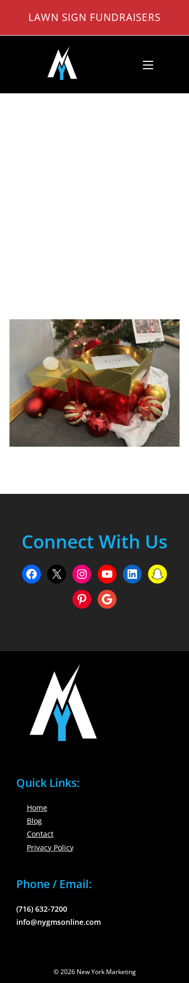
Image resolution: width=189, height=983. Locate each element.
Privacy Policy (50, 847)
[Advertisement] (94, 193)
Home (37, 808)
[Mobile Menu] (144, 64)
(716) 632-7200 (41, 909)
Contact (40, 834)
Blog (34, 821)
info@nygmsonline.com (58, 922)
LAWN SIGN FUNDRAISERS (94, 17)
